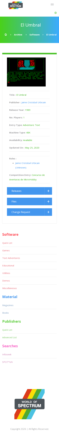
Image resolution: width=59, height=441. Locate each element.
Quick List (7, 242)
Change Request (20, 212)
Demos (6, 280)
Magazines (7, 305)
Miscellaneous (9, 288)
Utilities (6, 273)
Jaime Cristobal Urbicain (33, 102)
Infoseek (6, 354)
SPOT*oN (7, 361)
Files (13, 201)
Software (34, 34)
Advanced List (9, 337)
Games (6, 250)
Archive (18, 34)
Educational (8, 265)
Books (5, 312)
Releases (16, 191)
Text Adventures (11, 257)
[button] (55, 12)
